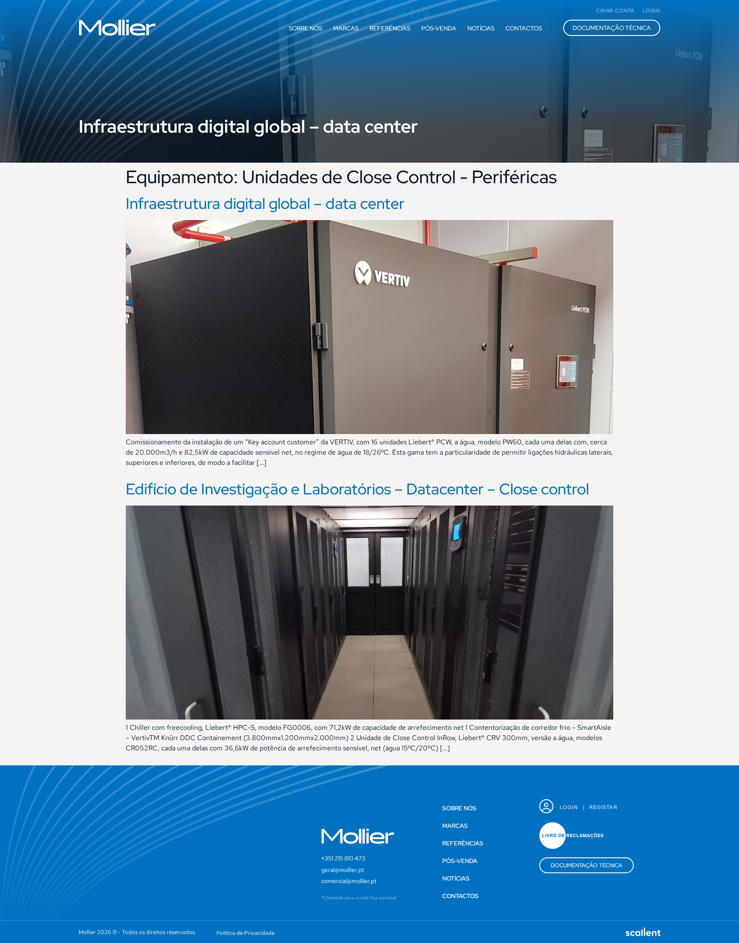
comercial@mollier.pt (348, 881)
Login (569, 807)
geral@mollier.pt (342, 870)
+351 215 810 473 (343, 858)
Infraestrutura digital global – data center (265, 203)
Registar (603, 807)
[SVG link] (117, 27)
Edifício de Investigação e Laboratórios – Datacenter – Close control (357, 489)
